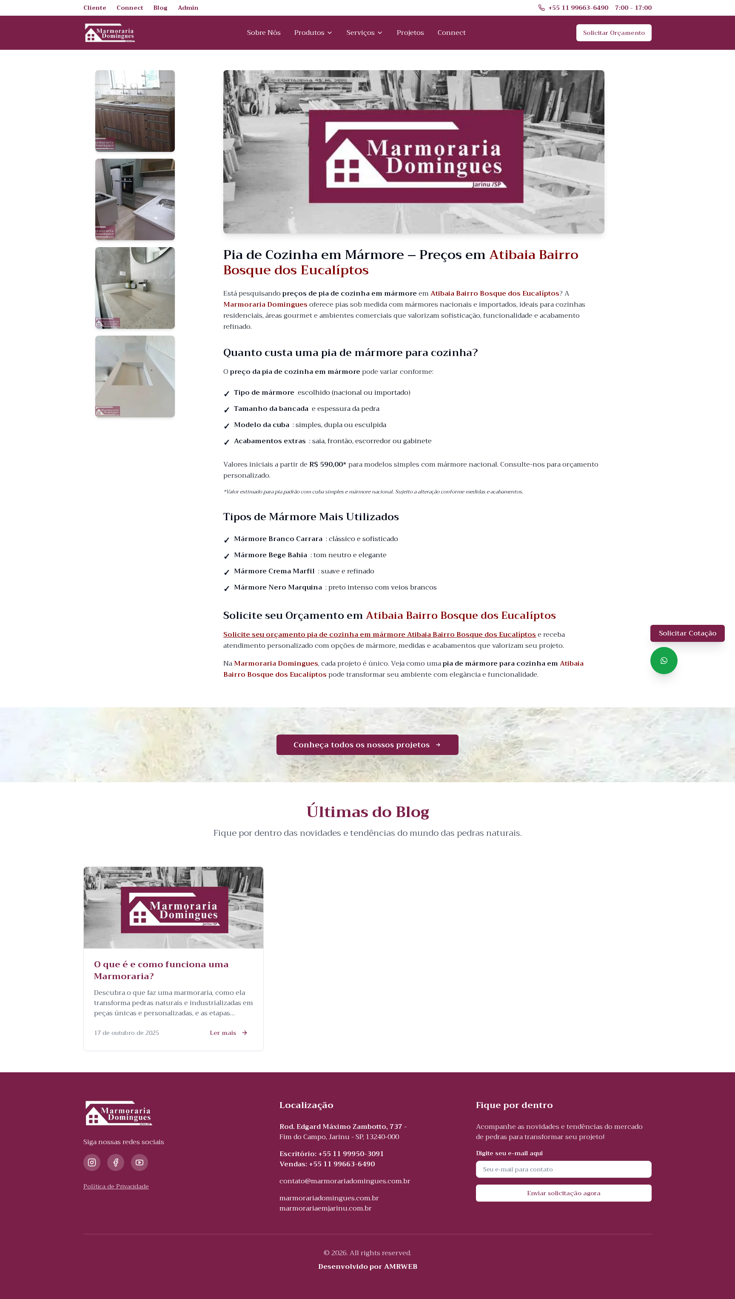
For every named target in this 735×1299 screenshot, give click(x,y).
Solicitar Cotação (687, 633)
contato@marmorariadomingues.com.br (344, 1181)
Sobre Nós (264, 33)
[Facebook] (115, 1162)
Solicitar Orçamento (614, 33)
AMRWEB (400, 1267)
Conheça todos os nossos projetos (361, 745)
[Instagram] (91, 1162)
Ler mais (223, 1033)
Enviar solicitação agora (564, 1193)
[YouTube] (139, 1162)
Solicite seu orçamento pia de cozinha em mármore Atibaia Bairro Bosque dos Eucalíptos (379, 635)
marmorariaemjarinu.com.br (325, 1208)
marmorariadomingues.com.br (329, 1198)
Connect (452, 33)
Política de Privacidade (116, 1186)
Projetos (410, 33)
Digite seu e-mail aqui (509, 1153)
